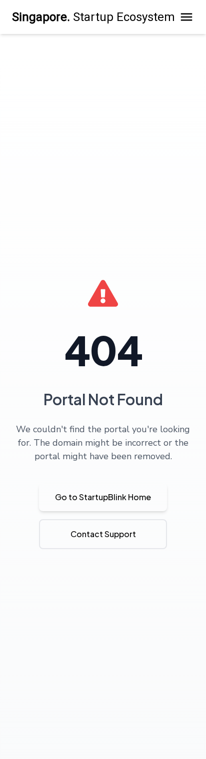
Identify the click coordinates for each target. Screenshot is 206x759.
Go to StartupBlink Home (103, 497)
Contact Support (103, 534)
